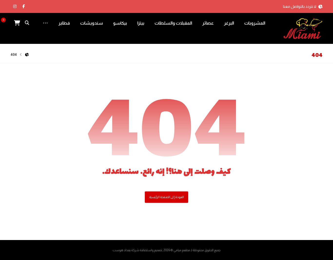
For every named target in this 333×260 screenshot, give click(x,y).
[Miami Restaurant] (303, 28)
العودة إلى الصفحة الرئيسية (166, 197)
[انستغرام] (15, 6)
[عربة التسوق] (16, 22)
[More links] (45, 23)
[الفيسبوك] (24, 6)
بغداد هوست (122, 250)
